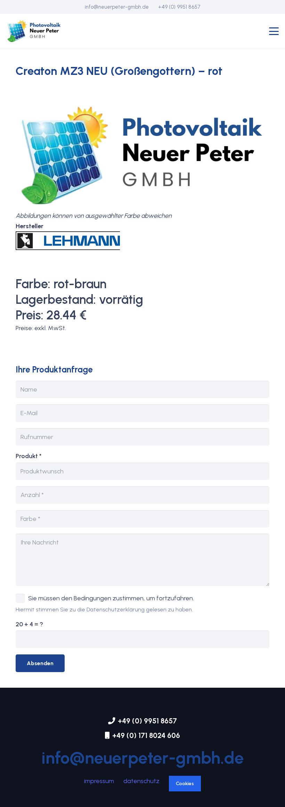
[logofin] (34, 31)
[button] (274, 31)
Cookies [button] (185, 784)
